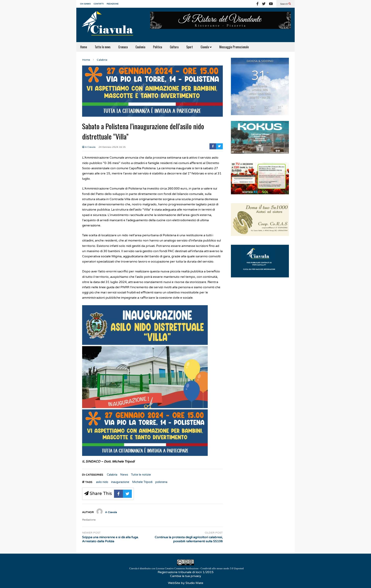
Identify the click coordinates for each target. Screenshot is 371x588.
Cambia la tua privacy (185, 576)
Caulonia (140, 47)
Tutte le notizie (141, 474)
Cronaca (123, 47)
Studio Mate (194, 583)
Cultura (174, 47)
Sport (189, 47)
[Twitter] (263, 4)
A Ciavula (89, 147)
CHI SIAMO (85, 4)
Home (83, 47)
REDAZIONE (112, 4)
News (124, 474)
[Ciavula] (109, 25)
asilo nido (102, 482)
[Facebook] (257, 4)
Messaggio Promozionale (234, 47)
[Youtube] (271, 4)
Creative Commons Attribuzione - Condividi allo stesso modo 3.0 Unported (204, 568)
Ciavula (205, 47)
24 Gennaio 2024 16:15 (112, 147)
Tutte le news (103, 47)
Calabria (112, 474)
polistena (161, 482)
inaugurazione (120, 482)
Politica (157, 47)
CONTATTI (99, 4)
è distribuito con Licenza (186, 568)
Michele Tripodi (142, 482)
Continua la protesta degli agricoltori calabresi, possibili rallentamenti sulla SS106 (189, 539)
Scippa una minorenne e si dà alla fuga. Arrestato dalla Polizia (110, 539)
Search (284, 4)
